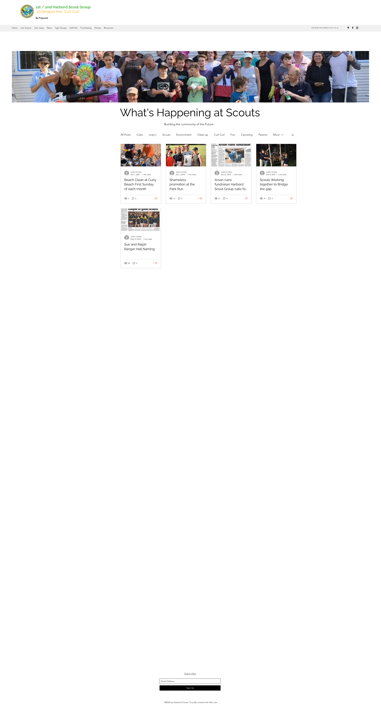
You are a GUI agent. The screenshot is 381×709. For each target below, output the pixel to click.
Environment (183, 134)
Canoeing (247, 134)
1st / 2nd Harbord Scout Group (64, 7)
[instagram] (357, 27)
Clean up (202, 134)
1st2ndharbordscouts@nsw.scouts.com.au (324, 28)
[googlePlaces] (348, 27)
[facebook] (352, 27)
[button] (292, 135)
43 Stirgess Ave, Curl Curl (58, 11)
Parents (263, 134)
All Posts (126, 134)
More (276, 134)
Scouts (166, 134)
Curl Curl (219, 134)
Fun (233, 134)
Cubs (140, 134)
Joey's (152, 134)
